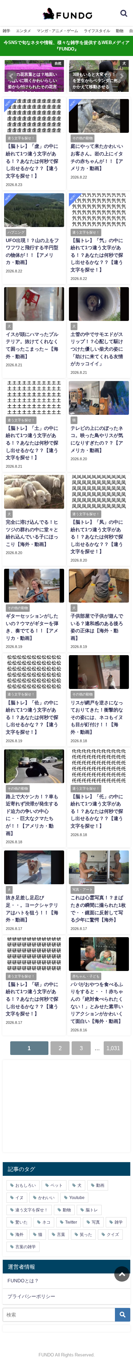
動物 (119, 31)
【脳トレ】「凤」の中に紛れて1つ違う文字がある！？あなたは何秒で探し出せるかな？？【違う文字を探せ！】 (97, 537)
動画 (100, 1185)
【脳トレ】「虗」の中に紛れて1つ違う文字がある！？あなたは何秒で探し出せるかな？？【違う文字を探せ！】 (32, 161)
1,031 (113, 1048)
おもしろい (25, 1185)
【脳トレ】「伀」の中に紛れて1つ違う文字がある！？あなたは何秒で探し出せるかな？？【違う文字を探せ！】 (32, 717)
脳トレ (92, 1210)
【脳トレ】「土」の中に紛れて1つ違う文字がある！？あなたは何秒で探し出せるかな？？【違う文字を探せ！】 (32, 443)
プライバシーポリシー (31, 1296)
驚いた (21, 1222)
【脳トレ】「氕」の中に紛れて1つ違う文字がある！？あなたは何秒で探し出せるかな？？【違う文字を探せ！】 (97, 255)
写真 (96, 1222)
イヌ (19, 1198)
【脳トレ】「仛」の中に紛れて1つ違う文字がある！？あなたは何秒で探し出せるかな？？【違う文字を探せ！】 (97, 811)
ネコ (46, 1222)
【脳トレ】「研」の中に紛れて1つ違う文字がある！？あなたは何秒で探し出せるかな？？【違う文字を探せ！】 (32, 999)
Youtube (77, 1198)
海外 (19, 1234)
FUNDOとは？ (23, 1280)
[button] (11, 76)
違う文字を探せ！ (31, 1210)
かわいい (46, 1198)
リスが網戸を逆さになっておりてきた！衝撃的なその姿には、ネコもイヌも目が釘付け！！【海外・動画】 (97, 717)
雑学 (6, 31)
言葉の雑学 (25, 1247)
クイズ (113, 1234)
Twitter (71, 1222)
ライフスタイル (97, 31)
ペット (56, 1185)
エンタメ (23, 31)
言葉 (61, 1234)
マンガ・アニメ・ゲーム (57, 31)
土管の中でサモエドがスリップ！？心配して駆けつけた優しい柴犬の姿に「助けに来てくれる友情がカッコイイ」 (97, 349)
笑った (86, 1234)
